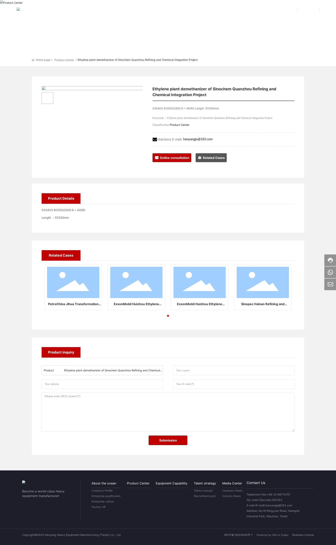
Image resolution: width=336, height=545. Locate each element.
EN (311, 9)
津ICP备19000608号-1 (238, 534)
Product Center (64, 60)
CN (290, 9)
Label (285, 534)
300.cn (276, 534)
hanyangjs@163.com (198, 139)
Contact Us (256, 483)
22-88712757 (281, 494)
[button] (168, 316)
